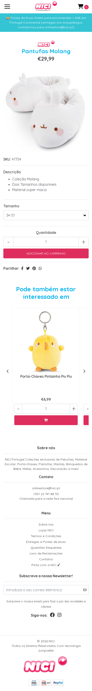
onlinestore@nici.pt (46, 488)
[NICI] (46, 6)
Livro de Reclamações (46, 553)
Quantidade (46, 232)
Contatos (46, 559)
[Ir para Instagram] (59, 616)
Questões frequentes (46, 548)
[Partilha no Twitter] (28, 268)
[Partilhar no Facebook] (22, 268)
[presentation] (7, 371)
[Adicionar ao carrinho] (46, 420)
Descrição (12, 172)
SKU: (7, 159)
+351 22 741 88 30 (46, 496)
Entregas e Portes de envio (46, 542)
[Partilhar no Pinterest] (34, 268)
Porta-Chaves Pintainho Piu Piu (46, 376)
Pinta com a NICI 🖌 (46, 565)
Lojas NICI (46, 530)
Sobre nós (46, 524)
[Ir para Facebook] (52, 616)
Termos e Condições (46, 536)
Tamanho (11, 206)
